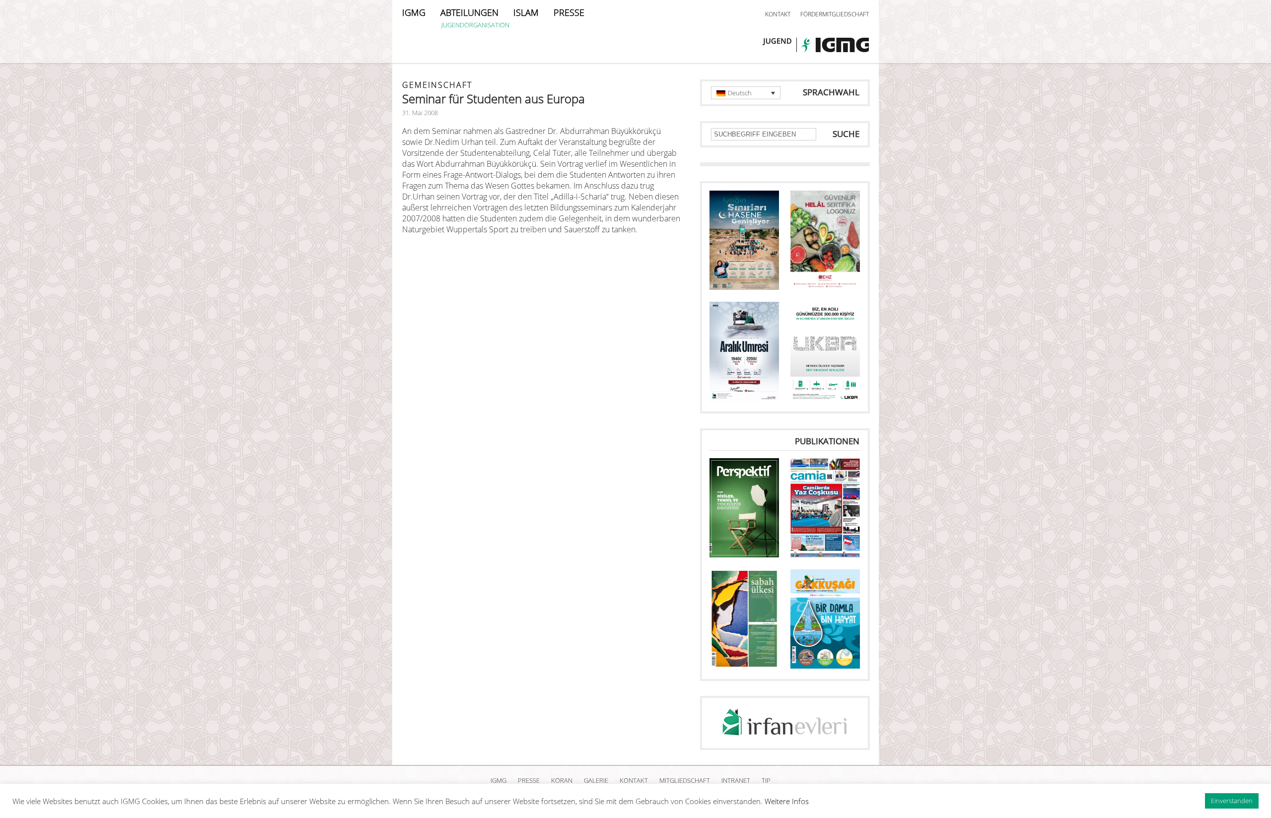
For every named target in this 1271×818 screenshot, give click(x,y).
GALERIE (596, 780)
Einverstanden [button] (1232, 800)
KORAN (561, 780)
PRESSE (569, 12)
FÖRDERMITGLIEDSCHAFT (834, 14)
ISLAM (526, 12)
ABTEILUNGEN (469, 12)
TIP (766, 780)
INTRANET (735, 780)
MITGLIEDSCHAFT (684, 780)
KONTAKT (777, 14)
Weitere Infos (787, 801)
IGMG (413, 12)
